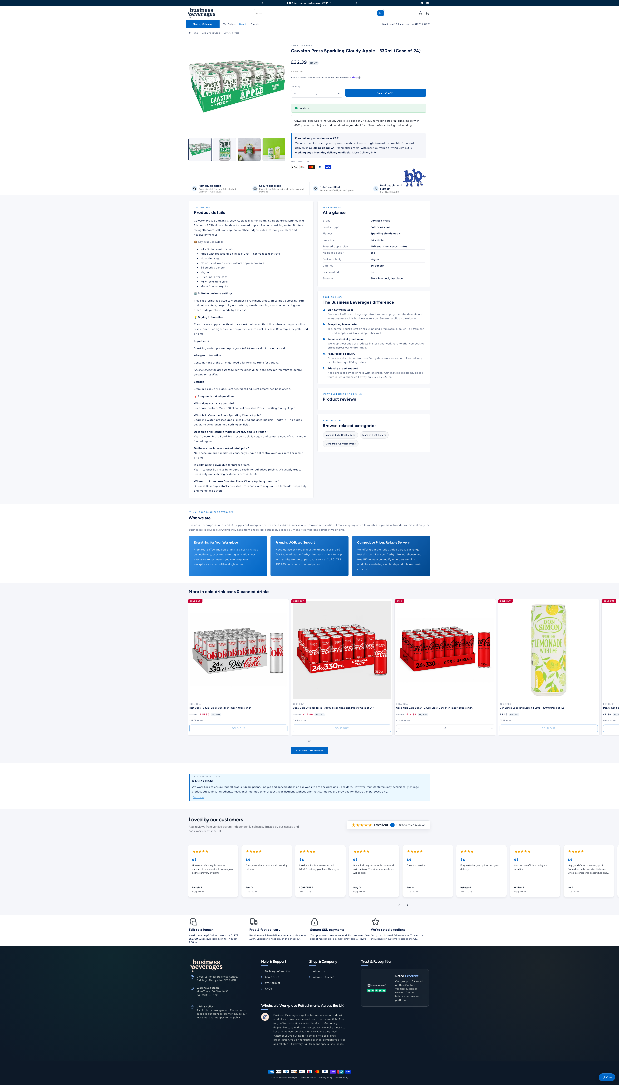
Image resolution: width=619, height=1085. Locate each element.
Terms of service (308, 1077)
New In (243, 24)
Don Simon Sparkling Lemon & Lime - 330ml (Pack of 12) (532, 707)
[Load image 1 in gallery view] (200, 149)
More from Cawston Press (340, 443)
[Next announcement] (356, 3)
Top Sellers (229, 24)
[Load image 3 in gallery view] (249, 149)
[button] (319, 13)
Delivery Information (278, 971)
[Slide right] (316, 741)
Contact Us (272, 977)
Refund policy (341, 1077)
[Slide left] (302, 741)
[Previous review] (398, 904)
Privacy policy (325, 1077)
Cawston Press (301, 45)
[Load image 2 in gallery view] (224, 149)
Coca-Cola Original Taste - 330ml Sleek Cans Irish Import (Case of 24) (333, 707)
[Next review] (407, 904)
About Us (319, 971)
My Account (272, 982)
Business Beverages (288, 1077)
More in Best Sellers (374, 435)
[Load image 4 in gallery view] (273, 149)
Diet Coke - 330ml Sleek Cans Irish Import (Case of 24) (220, 707)
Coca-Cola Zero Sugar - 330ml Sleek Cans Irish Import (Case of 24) (434, 707)
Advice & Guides (323, 977)
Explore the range (310, 750)
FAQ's (269, 988)
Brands (255, 24)
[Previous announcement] (262, 3)
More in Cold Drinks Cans (340, 435)
